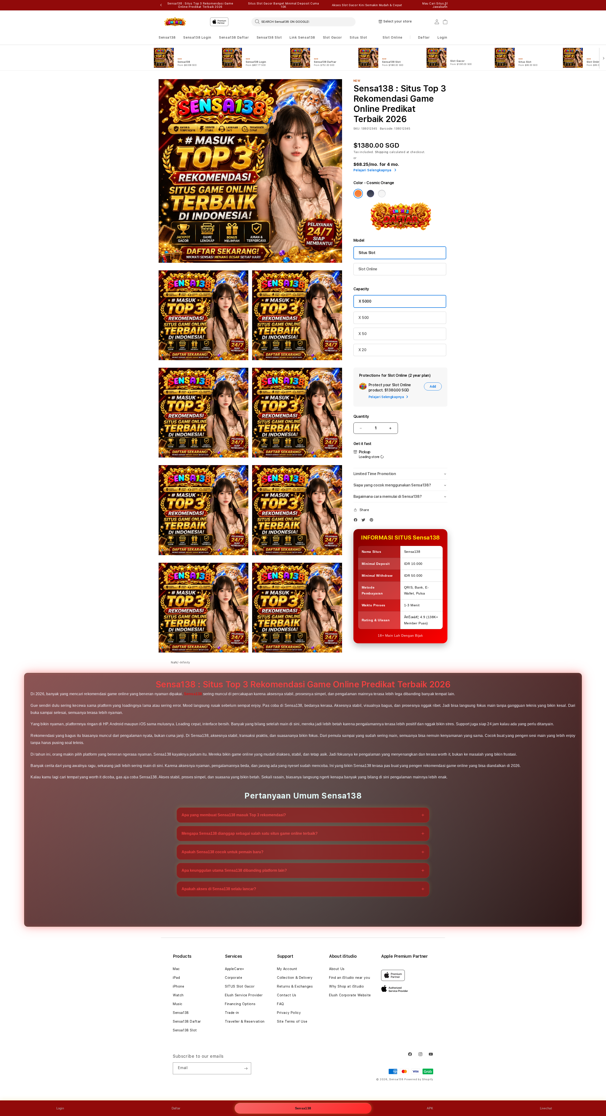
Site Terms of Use (292, 1021)
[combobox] (303, 21)
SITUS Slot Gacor (240, 986)
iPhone (178, 986)
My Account (287, 969)
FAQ (280, 1004)
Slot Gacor (332, 37)
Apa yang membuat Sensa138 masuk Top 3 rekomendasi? (234, 815)
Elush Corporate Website (350, 995)
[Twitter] (364, 520)
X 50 (362, 333)
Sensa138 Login (197, 37)
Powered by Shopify (418, 1079)
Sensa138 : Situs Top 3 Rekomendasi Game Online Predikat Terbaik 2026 (200, 5)
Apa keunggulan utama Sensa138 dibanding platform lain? (234, 870)
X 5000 (365, 301)
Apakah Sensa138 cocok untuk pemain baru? (222, 852)
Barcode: (386, 128)
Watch (178, 995)
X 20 (362, 350)
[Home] (175, 21)
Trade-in (232, 1013)
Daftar (176, 1108)
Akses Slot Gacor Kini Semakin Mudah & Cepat (367, 5)
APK (430, 1108)
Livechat (546, 1108)
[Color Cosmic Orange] (358, 193)
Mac (176, 969)
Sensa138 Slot (269, 37)
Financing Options (240, 1004)
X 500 (363, 317)
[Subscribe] (246, 1068)
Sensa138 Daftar (234, 37)
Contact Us (286, 995)
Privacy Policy (289, 1013)
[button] (167, 38)
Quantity (361, 416)
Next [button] (445, 5)
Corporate (233, 978)
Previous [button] (161, 5)
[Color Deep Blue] (370, 193)
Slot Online (392, 37)
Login (60, 1108)
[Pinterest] (372, 520)
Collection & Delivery (295, 978)
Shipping (382, 152)
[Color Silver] (382, 193)
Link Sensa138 (302, 37)
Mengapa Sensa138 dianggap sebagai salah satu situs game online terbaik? (250, 833)
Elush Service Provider (244, 995)
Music (178, 1004)
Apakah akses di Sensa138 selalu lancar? (219, 889)
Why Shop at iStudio (346, 986)
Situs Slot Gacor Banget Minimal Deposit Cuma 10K (283, 5)
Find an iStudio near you (349, 978)
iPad (176, 978)
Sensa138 (167, 37)
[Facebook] (356, 520)
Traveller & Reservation (245, 1021)
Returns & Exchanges (295, 986)
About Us (337, 969)
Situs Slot (358, 37)
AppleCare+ (234, 969)
